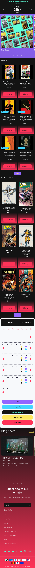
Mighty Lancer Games (15, 566)
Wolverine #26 (25, 294)
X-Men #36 (9, 250)
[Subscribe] (29, 505)
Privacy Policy (8, 527)
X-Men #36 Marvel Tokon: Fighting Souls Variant (9, 208)
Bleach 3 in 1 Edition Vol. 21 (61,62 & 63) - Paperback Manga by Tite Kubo (26, 119)
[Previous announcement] (3, 2)
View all (17, 173)
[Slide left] (14, 56)
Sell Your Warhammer (10, 544)
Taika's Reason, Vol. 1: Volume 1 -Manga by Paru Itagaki (9, 83)
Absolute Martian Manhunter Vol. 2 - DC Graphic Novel (25, 83)
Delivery (6, 515)
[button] (4, 9)
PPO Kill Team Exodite (13, 458)
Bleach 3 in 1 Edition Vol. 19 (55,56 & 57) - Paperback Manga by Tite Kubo (26, 155)
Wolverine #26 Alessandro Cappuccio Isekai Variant (9, 296)
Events (5, 539)
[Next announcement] (32, 2)
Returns (6, 523)
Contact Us (7, 519)
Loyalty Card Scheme (10, 535)
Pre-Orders (5, 50)
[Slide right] (21, 56)
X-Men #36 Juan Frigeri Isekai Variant (26, 209)
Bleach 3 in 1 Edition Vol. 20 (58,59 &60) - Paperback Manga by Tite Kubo (9, 155)
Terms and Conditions (10, 531)
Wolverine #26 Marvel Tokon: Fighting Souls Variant (25, 252)
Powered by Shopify (25, 566)
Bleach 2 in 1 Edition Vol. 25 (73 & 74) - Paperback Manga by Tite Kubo (9, 119)
